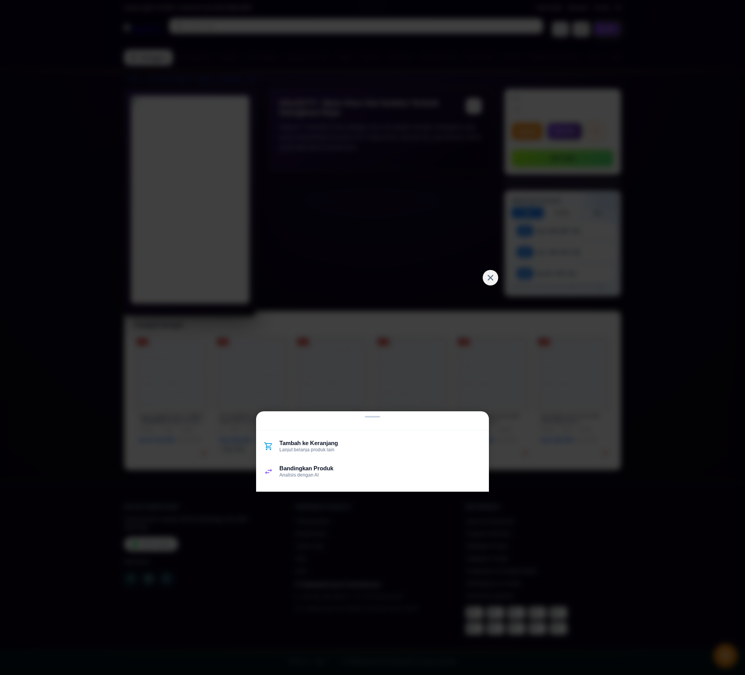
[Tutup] (490, 277)
